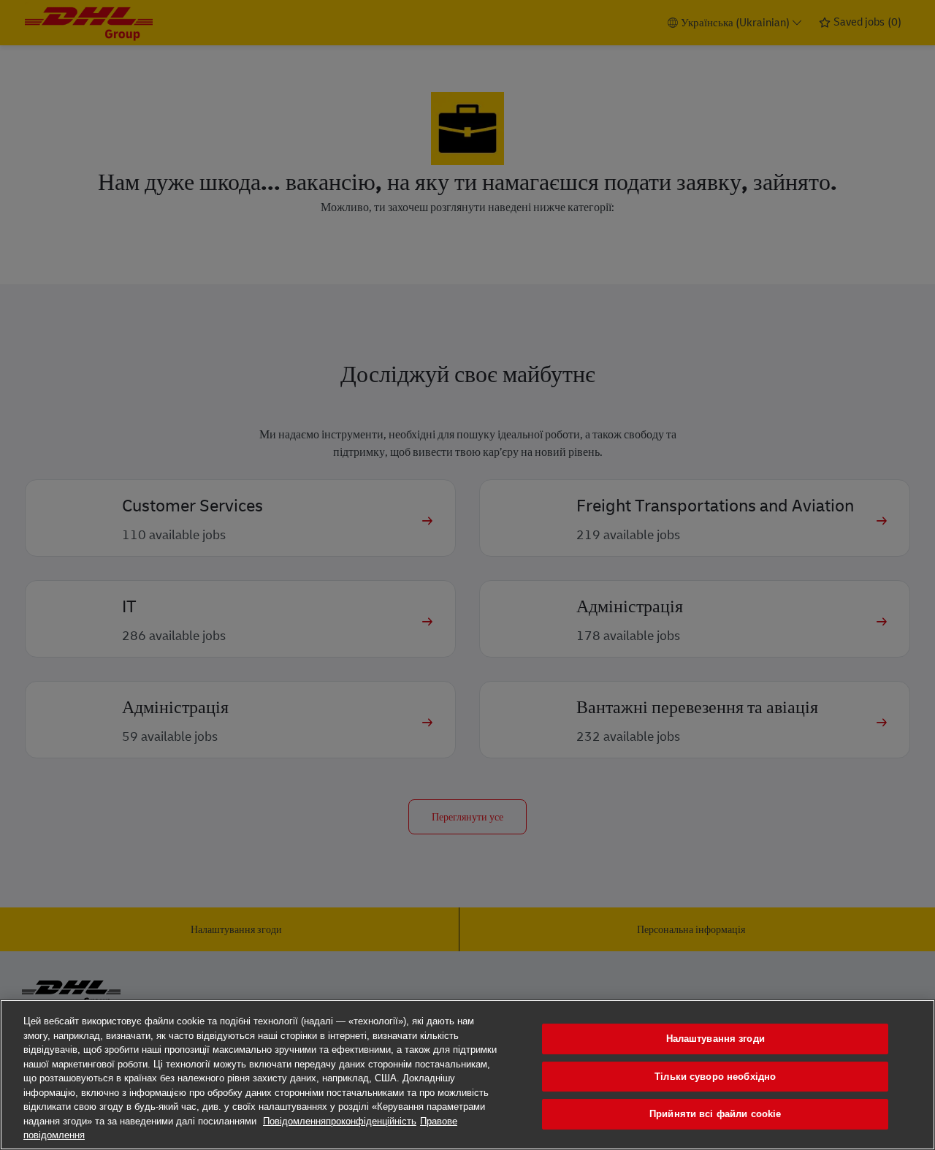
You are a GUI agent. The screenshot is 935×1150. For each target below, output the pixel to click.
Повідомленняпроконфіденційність (339, 1121)
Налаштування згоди (715, 1038)
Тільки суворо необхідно (715, 1076)
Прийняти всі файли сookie (715, 1113)
